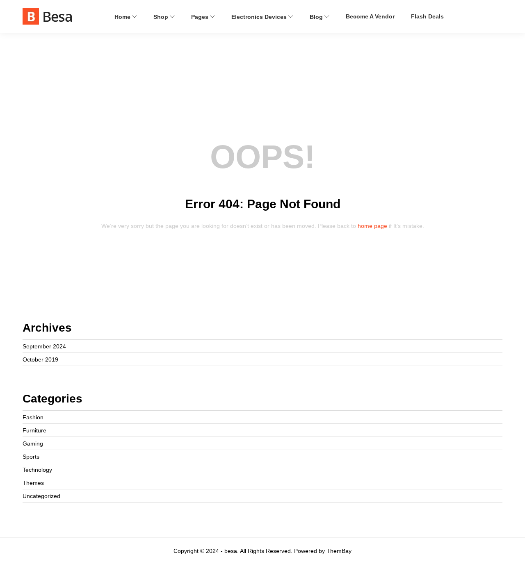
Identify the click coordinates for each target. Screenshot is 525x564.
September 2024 (44, 346)
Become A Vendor (370, 16)
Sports (31, 456)
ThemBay (339, 551)
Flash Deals (427, 16)
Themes (33, 483)
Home (123, 17)
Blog (317, 17)
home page (372, 226)
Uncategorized (41, 496)
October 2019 (40, 359)
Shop (161, 17)
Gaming (33, 443)
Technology (37, 469)
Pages (200, 17)
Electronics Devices (259, 17)
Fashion (33, 417)
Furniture (34, 430)
